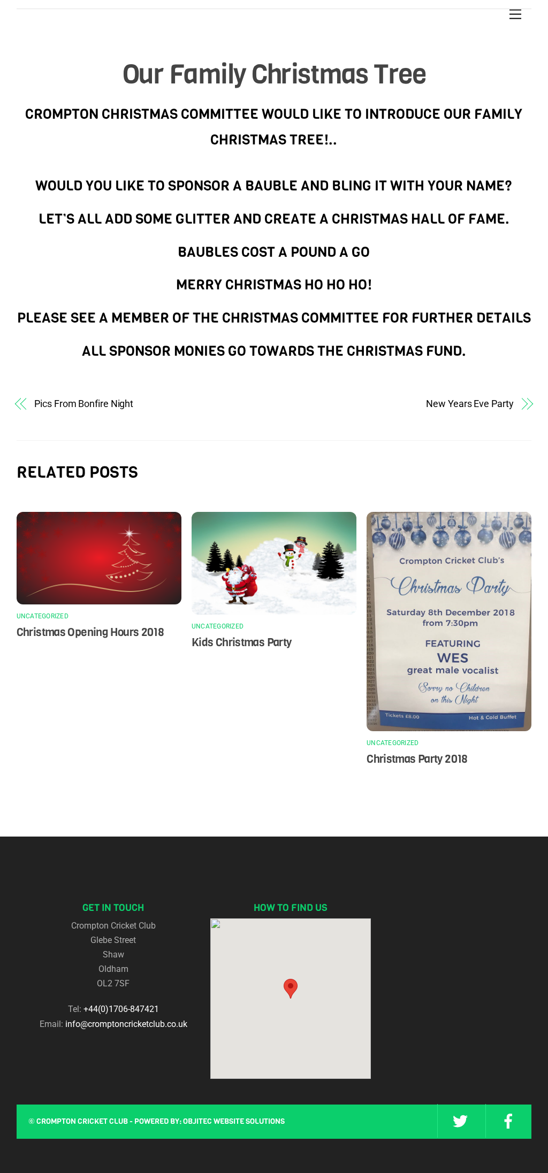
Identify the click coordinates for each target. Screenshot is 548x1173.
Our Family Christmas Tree (274, 74)
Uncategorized (42, 616)
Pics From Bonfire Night (83, 403)
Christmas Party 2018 (417, 759)
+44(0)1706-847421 (121, 1009)
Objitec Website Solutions (234, 1121)
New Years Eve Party (469, 403)
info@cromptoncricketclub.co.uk (126, 1024)
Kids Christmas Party (242, 642)
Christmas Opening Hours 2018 (90, 632)
